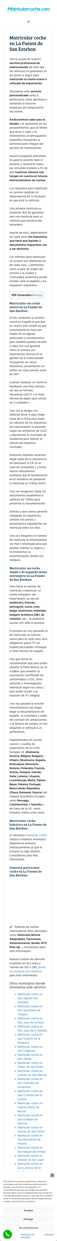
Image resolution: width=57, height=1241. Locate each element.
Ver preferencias (28, 1227)
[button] (52, 1175)
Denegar (28, 1219)
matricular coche (36, 835)
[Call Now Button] (7, 1234)
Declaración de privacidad (27, 1235)
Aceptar (28, 1210)
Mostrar (37, 295)
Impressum (49, 1234)
